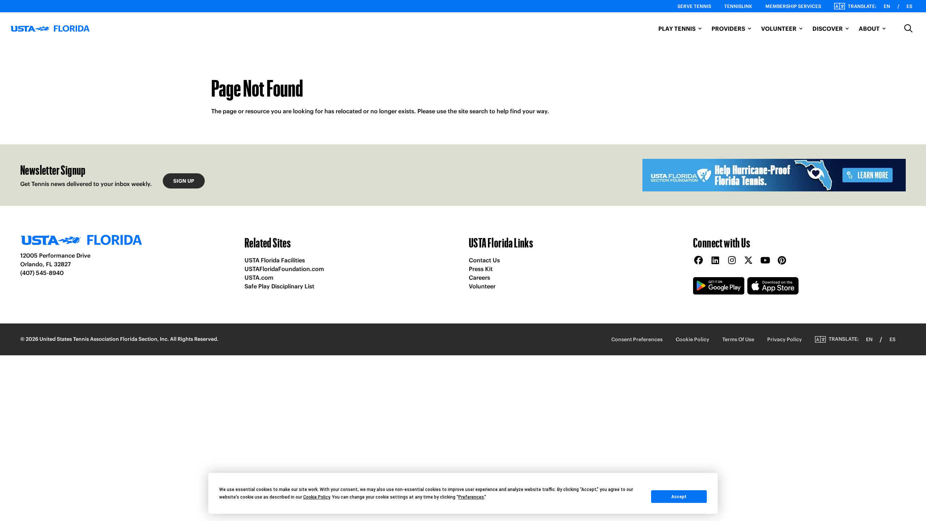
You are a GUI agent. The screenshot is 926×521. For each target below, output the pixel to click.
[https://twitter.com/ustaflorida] (748, 261)
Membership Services (793, 6)
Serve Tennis (694, 6)
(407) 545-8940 (42, 272)
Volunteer (482, 286)
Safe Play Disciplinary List (279, 286)
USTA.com (259, 277)
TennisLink (738, 6)
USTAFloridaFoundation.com (284, 268)
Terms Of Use (738, 339)
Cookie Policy (692, 339)
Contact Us (484, 260)
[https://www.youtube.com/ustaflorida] (765, 261)
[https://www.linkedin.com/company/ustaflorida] (715, 261)
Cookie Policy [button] (316, 497)
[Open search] (908, 28)
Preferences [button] (471, 497)
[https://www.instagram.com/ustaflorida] (731, 261)
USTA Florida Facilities (275, 260)
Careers (479, 277)
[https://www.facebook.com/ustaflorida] (698, 261)
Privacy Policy (784, 339)
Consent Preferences (637, 339)
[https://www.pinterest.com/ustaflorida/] (781, 261)
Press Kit (481, 268)
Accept (679, 496)
